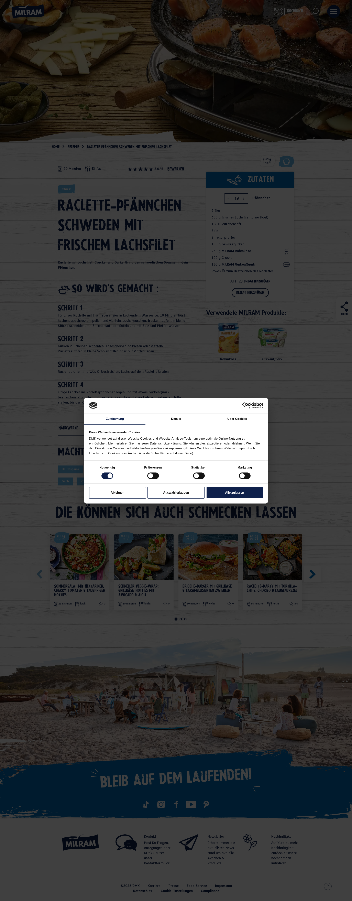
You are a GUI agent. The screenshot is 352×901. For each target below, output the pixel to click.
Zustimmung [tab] (115, 419)
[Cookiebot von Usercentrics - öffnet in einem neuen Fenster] (245, 405)
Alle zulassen (234, 492)
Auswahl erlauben (176, 492)
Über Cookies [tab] (237, 419)
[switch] (153, 475)
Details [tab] (176, 419)
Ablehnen (117, 492)
